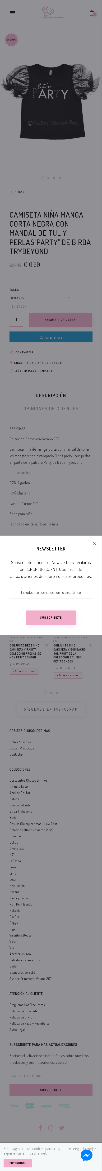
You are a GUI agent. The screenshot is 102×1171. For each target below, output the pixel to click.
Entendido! (17, 1163)
